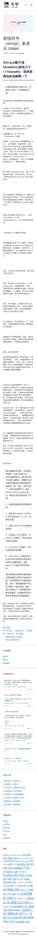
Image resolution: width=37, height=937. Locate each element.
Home (5, 821)
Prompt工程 (18, 630)
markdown (10, 871)
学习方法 (20, 898)
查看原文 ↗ (30, 689)
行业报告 (22, 921)
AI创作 (27, 858)
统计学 (21, 917)
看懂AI (5, 656)
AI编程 (11, 864)
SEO (20, 879)
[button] (26, 5)
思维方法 (10, 634)
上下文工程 (20, 882)
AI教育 (25, 861)
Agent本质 (14, 855)
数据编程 (6, 663)
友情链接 (6, 838)
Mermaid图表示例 (12, 640)
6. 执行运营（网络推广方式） (14, 798)
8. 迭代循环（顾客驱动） (12, 804)
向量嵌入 (23, 890)
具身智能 (12, 886)
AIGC (13, 858)
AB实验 (6, 855)
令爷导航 (6, 824)
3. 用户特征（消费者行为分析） (15, 787)
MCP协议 (22, 872)
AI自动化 (9, 630)
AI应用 (18, 861)
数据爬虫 (17, 910)
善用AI (8, 628)
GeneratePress (23, 934)
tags (4, 834)
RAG (12, 879)
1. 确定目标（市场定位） (12, 781)
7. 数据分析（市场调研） (12, 801)
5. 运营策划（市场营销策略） (14, 794)
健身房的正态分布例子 (14, 637)
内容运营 (24, 886)
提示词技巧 (20, 634)
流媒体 (27, 914)
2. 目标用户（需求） (10, 784)
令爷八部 (6, 828)
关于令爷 (6, 831)
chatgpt (21, 867)
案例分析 (16, 913)
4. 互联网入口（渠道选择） (13, 791)
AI (20, 855)
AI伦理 (21, 858)
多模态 (15, 894)
